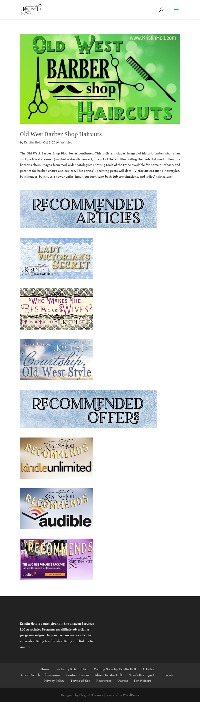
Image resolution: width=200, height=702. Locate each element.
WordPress (131, 695)
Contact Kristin (77, 675)
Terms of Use (80, 681)
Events (168, 675)
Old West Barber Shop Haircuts (61, 134)
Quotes (123, 681)
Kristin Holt (32, 142)
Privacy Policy (54, 681)
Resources (103, 681)
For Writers (142, 681)
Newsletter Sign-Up (143, 675)
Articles (66, 142)
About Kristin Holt (108, 675)
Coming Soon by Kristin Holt (115, 669)
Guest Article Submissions (40, 675)
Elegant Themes (91, 695)
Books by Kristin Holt (72, 669)
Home (45, 669)
